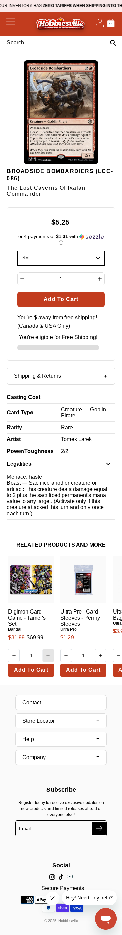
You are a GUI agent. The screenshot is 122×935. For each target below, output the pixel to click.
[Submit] (98, 828)
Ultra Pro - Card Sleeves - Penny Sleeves (80, 618)
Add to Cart (31, 670)
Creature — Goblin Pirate (83, 412)
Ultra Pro (68, 629)
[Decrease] (22, 278)
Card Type (20, 412)
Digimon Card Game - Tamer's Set (27, 618)
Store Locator (38, 721)
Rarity (14, 427)
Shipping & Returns (37, 376)
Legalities (19, 464)
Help (28, 739)
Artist (14, 439)
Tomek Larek (76, 439)
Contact (31, 702)
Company (34, 757)
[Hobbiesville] (60, 24)
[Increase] (100, 278)
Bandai (14, 629)
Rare (67, 427)
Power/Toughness (30, 451)
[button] (61, 239)
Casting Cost (23, 397)
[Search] (113, 43)
